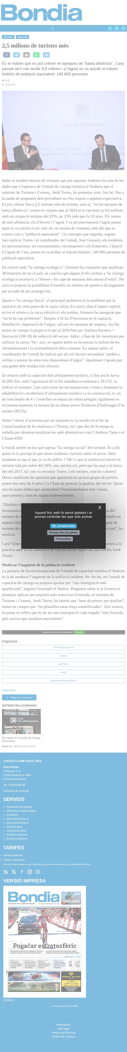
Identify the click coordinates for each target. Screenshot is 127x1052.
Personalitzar (63, 539)
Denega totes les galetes (63, 532)
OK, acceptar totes (63, 526)
